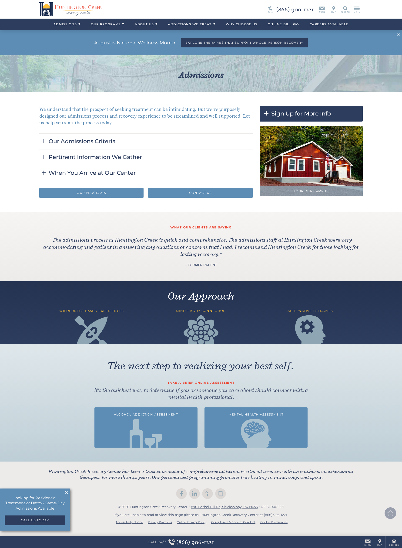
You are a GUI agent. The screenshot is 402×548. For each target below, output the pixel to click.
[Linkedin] (194, 493)
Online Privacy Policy (191, 522)
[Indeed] (207, 493)
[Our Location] (333, 9)
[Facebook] (181, 493)
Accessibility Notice (129, 522)
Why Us (242, 24)
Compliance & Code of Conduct (233, 522)
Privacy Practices (160, 522)
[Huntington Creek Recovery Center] (109, 9)
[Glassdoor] (220, 493)
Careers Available (329, 24)
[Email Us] (322, 9)
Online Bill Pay (284, 24)
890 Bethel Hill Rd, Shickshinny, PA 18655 (224, 507)
